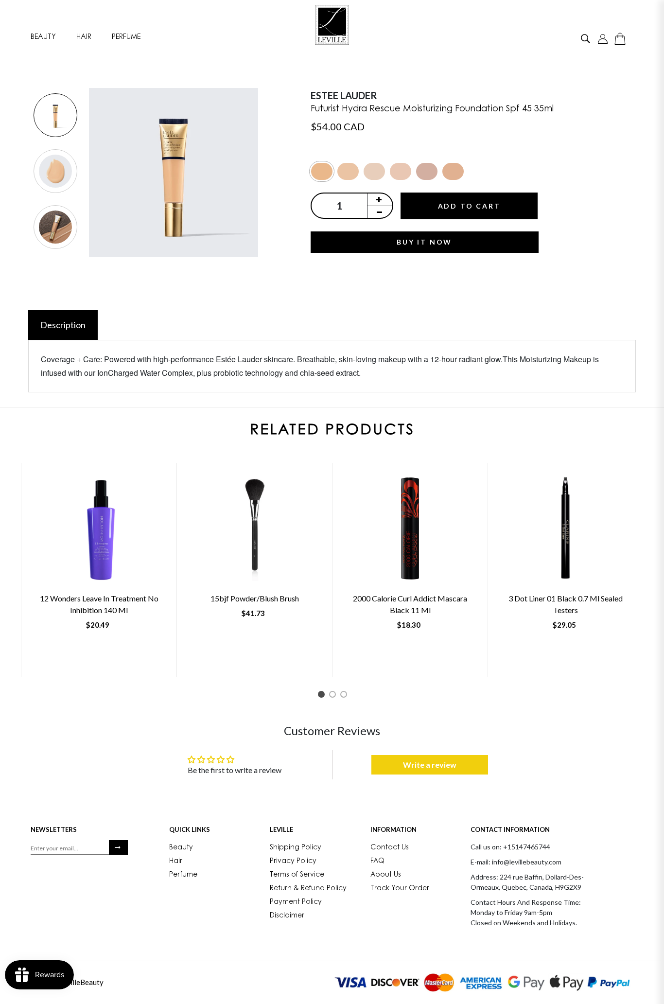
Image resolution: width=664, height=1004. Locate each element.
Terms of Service (297, 875)
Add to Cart (469, 206)
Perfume (126, 37)
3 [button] (345, 696)
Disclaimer (287, 916)
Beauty (43, 37)
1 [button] (323, 696)
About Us (385, 875)
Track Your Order (399, 888)
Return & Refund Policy (308, 888)
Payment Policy (296, 902)
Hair (83, 37)
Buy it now (424, 242)
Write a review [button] (429, 764)
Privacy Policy (293, 861)
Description (63, 324)
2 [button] (334, 696)
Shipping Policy (295, 848)
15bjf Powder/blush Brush (254, 598)
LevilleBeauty (81, 982)
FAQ (377, 861)
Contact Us (389, 848)
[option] (55, 116)
